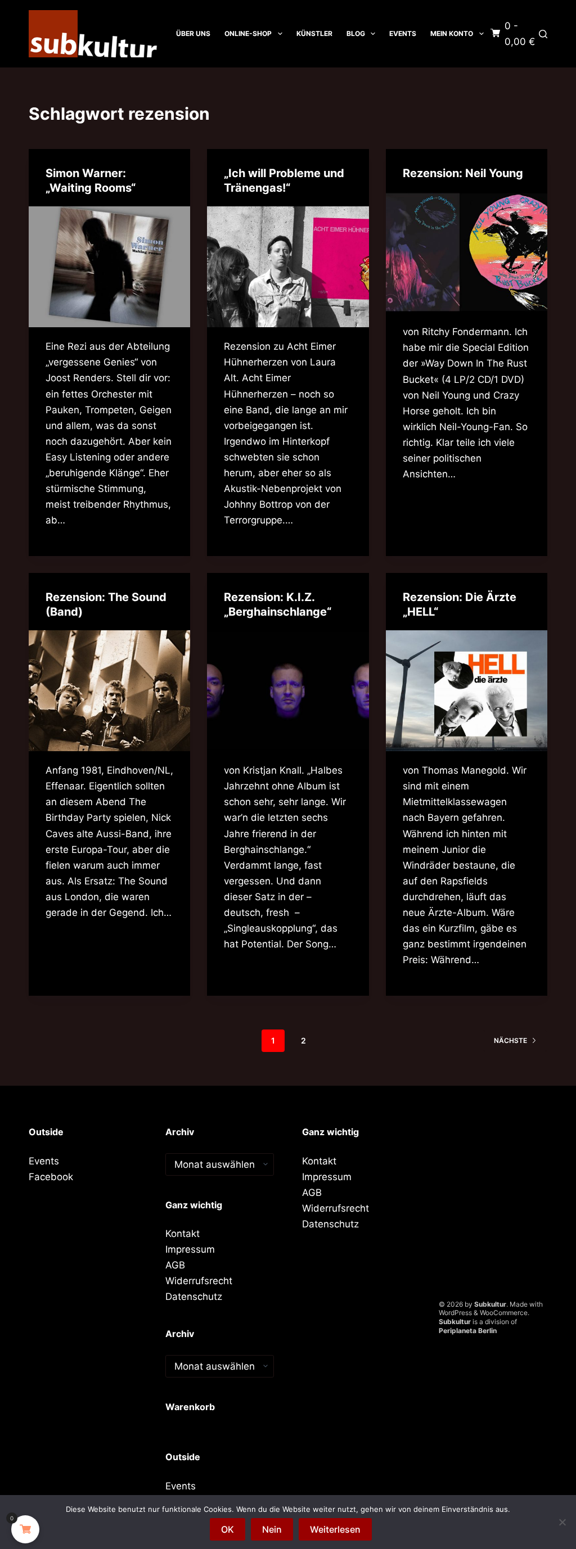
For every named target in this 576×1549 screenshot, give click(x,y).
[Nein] (562, 1522)
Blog (355, 33)
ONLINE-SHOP (248, 33)
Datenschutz (193, 1296)
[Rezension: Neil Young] (466, 252)
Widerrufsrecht (198, 1280)
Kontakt (182, 1233)
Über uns (193, 33)
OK (227, 1529)
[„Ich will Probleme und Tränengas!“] (287, 266)
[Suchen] (543, 34)
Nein (272, 1529)
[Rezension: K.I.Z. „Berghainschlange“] (287, 690)
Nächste (510, 1040)
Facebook (51, 1176)
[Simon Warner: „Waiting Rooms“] (109, 266)
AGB (175, 1265)
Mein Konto (451, 33)
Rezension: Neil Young (463, 173)
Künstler (314, 33)
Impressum (190, 1249)
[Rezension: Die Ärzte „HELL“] (466, 690)
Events (402, 33)
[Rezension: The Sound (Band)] (109, 690)
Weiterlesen (335, 1529)
